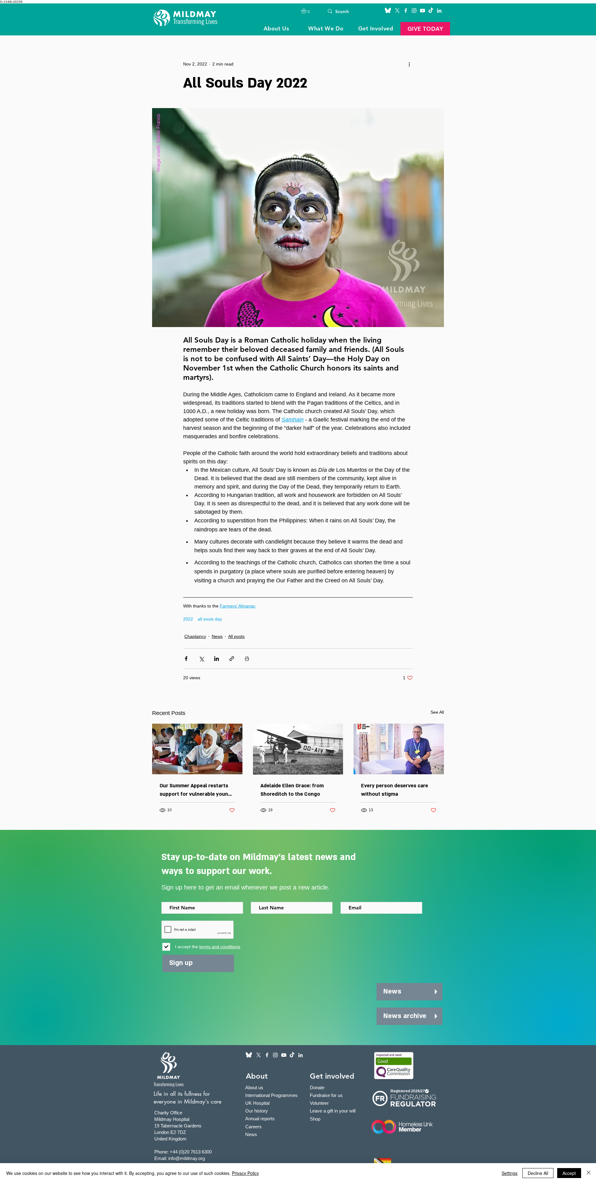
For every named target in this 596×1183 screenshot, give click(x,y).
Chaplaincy (195, 636)
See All (437, 712)
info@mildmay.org (186, 1158)
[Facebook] (406, 10)
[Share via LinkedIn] (216, 659)
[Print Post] (247, 659)
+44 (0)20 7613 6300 (191, 1151)
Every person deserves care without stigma (394, 790)
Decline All (538, 1173)
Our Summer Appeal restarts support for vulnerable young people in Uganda (195, 790)
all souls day (210, 619)
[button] (307, 10)
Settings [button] (509, 1173)
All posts (236, 636)
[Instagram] (414, 10)
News (217, 636)
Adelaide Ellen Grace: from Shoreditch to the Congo (292, 790)
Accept (569, 1173)
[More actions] (409, 64)
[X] (397, 10)
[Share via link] (232, 659)
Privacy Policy (245, 1173)
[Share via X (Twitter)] (201, 659)
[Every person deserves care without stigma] (399, 749)
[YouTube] (422, 10)
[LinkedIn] (439, 10)
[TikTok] (431, 10)
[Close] (588, 1173)
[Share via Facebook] (186, 659)
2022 (188, 619)
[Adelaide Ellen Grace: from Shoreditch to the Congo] (298, 749)
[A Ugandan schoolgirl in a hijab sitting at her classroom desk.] (197, 749)
